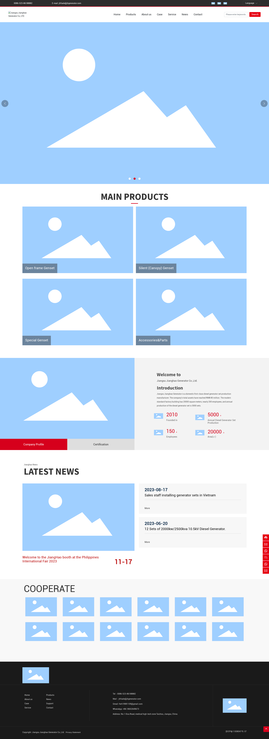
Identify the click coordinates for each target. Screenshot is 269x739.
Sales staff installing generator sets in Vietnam (180, 495)
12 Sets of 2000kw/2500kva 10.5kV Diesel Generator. (185, 529)
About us (28, 699)
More (147, 508)
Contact (49, 708)
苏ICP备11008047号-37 (236, 731)
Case (27, 703)
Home (27, 695)
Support (49, 703)
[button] (130, 179)
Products (50, 695)
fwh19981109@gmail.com (130, 704)
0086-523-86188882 (23, 3)
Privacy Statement (73, 732)
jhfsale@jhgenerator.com (70, 3)
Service (28, 708)
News (48, 699)
